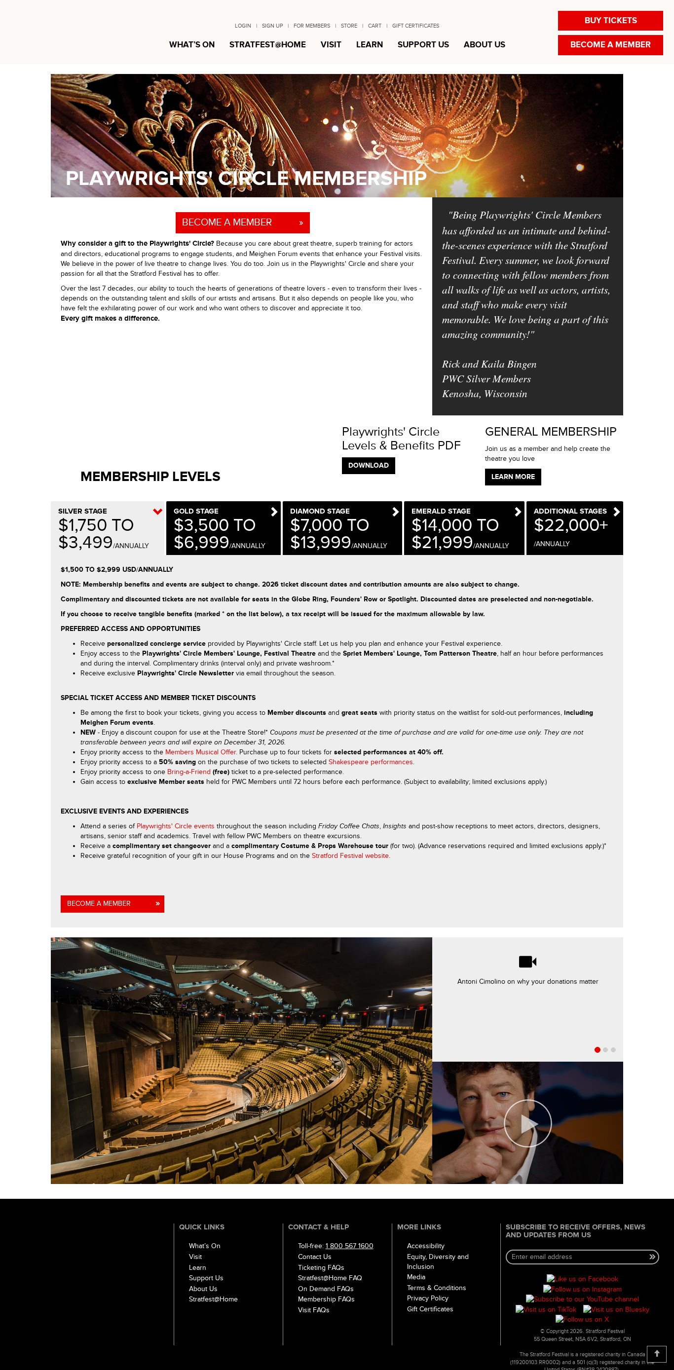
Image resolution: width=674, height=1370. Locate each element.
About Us (203, 1289)
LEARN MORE (513, 477)
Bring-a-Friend (189, 772)
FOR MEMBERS (312, 26)
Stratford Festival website (350, 856)
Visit (195, 1257)
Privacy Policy (428, 1298)
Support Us (206, 1278)
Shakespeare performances (371, 762)
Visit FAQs (314, 1310)
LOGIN (243, 26)
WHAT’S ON (192, 45)
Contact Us (315, 1257)
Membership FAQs (326, 1299)
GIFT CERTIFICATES (415, 26)
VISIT (331, 45)
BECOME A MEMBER (610, 45)
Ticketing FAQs (321, 1267)
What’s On (205, 1246)
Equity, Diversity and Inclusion (438, 1262)
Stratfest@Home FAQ (330, 1278)
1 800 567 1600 (350, 1246)
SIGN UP (272, 26)
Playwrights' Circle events (176, 826)
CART (374, 26)
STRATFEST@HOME (267, 45)
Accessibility (426, 1246)
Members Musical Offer (200, 752)
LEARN (369, 45)
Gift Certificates (430, 1309)
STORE (349, 26)
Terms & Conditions (436, 1288)
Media (416, 1277)
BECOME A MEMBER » (242, 222)
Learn (197, 1267)
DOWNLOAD (368, 465)
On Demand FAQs (326, 1289)
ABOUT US (484, 45)
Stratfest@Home (213, 1299)
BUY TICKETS (611, 21)
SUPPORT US (423, 45)
